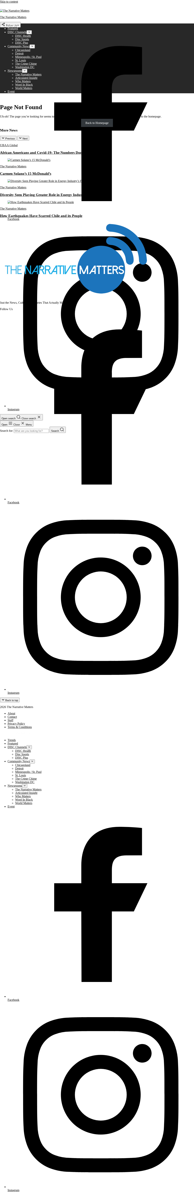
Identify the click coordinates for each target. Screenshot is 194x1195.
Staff (10, 720)
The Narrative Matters (28, 74)
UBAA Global (9, 145)
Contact (12, 716)
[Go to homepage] (76, 296)
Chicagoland (22, 50)
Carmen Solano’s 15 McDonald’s (25, 174)
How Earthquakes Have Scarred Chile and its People (41, 216)
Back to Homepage (97, 122)
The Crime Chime (26, 63)
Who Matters (23, 81)
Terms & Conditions (20, 727)
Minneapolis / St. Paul (28, 56)
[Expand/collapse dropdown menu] (29, 32)
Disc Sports (22, 39)
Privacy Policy (16, 723)
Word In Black (24, 84)
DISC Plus (21, 42)
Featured (13, 28)
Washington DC (24, 67)
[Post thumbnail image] (29, 160)
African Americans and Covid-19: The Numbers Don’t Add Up (49, 153)
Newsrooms (15, 70)
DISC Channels (17, 32)
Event (11, 91)
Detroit (19, 53)
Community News (19, 46)
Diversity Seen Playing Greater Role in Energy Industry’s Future (50, 195)
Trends (12, 25)
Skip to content (9, 1)
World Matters (23, 88)
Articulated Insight (26, 77)
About (11, 713)
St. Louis (20, 60)
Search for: (7, 430)
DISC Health (23, 35)
